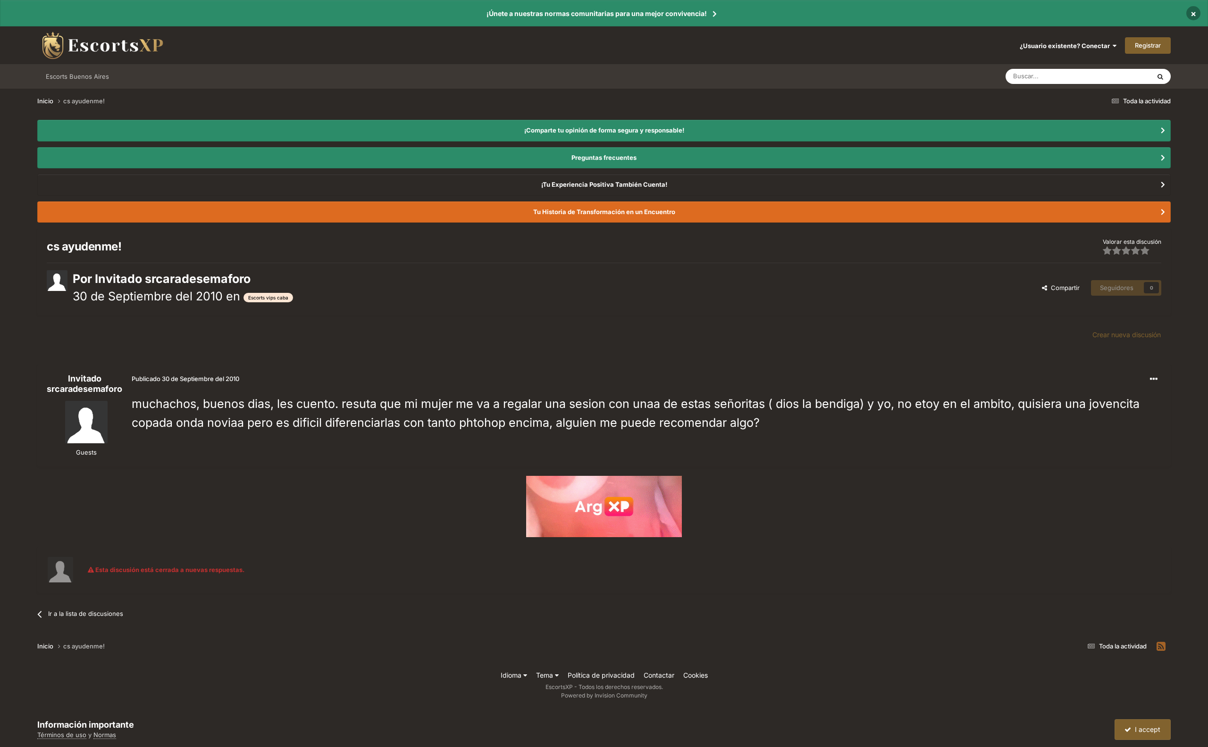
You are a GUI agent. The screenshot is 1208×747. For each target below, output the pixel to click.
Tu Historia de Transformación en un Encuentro (604, 212)
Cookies (695, 675)
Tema (545, 675)
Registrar (1148, 45)
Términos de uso (61, 735)
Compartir (1063, 287)
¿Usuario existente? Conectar (1066, 46)
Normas (104, 735)
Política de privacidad (601, 675)
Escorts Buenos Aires (77, 76)
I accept (1145, 729)
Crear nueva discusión (1126, 335)
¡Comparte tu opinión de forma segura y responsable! (604, 130)
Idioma (512, 675)
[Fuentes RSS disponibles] (1161, 646)
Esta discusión (1118, 76)
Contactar (659, 675)
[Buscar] (1160, 76)
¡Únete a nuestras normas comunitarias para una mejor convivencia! (597, 13)
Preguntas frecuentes (604, 157)
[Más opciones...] (1153, 379)
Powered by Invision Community (604, 695)
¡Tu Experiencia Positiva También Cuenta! (604, 184)
